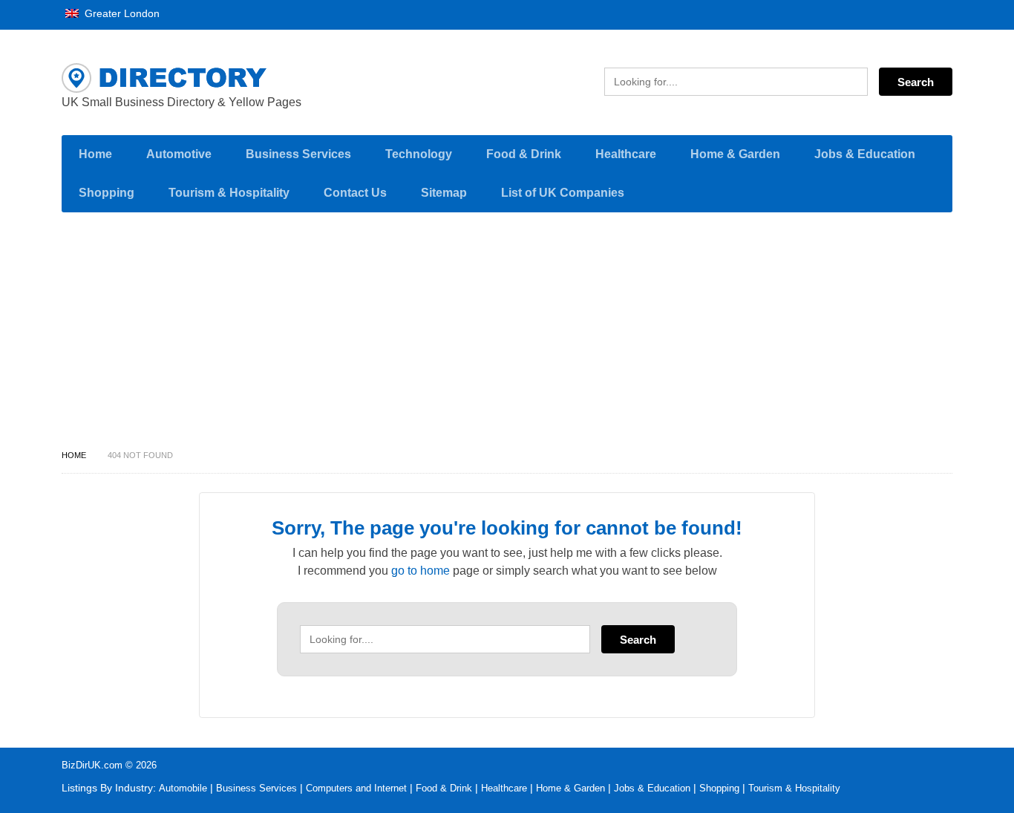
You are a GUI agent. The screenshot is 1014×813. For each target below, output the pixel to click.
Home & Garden (735, 154)
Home (95, 154)
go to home (420, 570)
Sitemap (444, 192)
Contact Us (355, 192)
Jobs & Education (864, 154)
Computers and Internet (356, 788)
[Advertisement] (507, 335)
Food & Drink (523, 154)
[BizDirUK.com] (203, 78)
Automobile (183, 788)
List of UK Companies (562, 192)
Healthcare (625, 154)
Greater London (121, 13)
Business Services (298, 154)
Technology (418, 154)
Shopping (106, 192)
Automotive (179, 154)
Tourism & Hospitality (229, 192)
